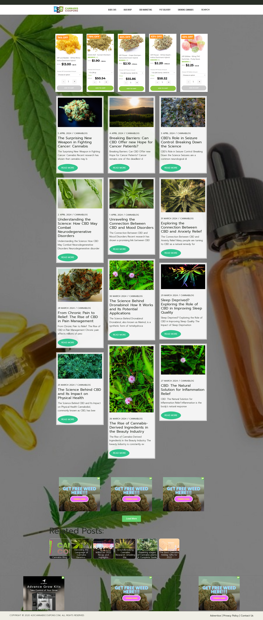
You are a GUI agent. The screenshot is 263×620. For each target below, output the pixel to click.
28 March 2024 (66, 308)
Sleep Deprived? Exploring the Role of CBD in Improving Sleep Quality (181, 306)
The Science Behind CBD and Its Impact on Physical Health (79, 394)
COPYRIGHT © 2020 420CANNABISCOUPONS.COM (35, 615)
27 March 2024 (169, 380)
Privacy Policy (231, 615)
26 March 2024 (117, 418)
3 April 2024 (168, 133)
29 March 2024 (169, 295)
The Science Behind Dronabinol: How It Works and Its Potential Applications (131, 307)
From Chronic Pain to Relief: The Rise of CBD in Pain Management (78, 317)
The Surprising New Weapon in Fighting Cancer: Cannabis (75, 142)
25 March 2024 (66, 385)
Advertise (215, 615)
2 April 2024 (65, 214)
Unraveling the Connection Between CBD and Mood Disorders (131, 223)
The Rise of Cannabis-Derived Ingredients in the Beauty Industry (128, 427)
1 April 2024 (116, 214)
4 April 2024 (116, 133)
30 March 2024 (117, 296)
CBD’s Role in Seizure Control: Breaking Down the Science (181, 142)
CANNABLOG (80, 133)
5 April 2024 (64, 133)
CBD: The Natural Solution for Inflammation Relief (182, 389)
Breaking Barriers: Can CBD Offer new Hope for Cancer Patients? (131, 142)
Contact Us (247, 615)
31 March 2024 (169, 218)
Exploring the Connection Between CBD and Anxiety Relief (181, 227)
